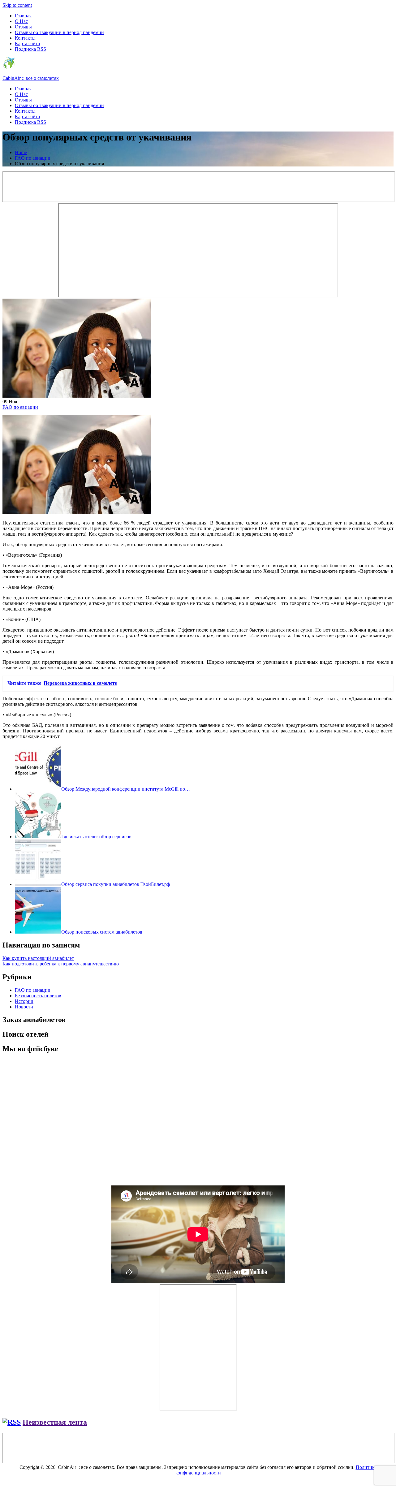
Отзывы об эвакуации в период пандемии (59, 32)
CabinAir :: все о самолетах (30, 78)
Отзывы (23, 26)
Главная (23, 15)
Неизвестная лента (55, 1422)
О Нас (21, 21)
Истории (24, 1001)
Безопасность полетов (38, 995)
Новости (24, 1006)
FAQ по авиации (20, 407)
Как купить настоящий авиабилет (38, 958)
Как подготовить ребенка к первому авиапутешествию (60, 963)
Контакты (25, 38)
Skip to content (17, 5)
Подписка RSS (30, 49)
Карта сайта (27, 43)
